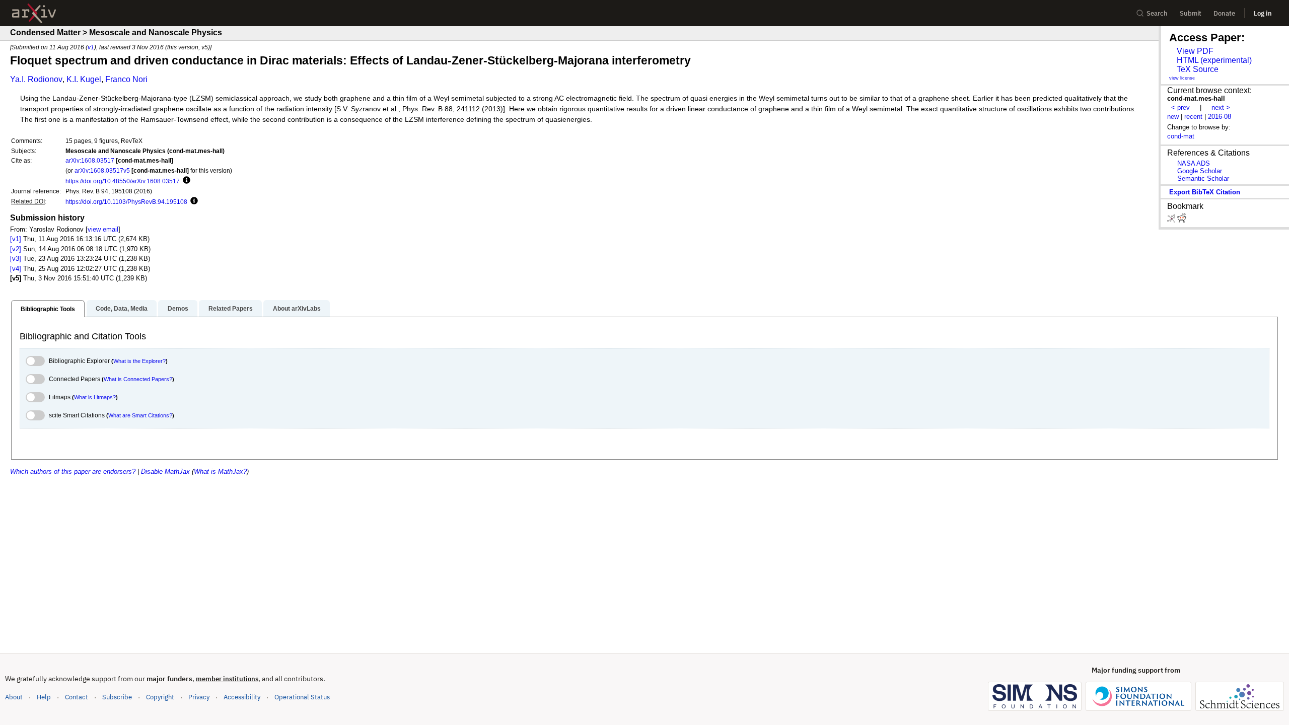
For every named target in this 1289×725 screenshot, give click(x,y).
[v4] (15, 268)
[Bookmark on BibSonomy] (1172, 220)
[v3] (15, 258)
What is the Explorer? (139, 361)
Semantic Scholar (1203, 178)
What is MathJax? (220, 471)
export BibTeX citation (1204, 192)
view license (1182, 78)
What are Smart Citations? (140, 415)
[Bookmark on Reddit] (1181, 220)
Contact (76, 697)
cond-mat (1180, 136)
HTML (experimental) (1214, 60)
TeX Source (1198, 69)
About (14, 697)
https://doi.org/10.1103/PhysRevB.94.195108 (126, 201)
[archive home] (34, 13)
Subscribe (117, 697)
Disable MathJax (165, 471)
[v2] (15, 249)
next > (1220, 107)
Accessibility (242, 697)
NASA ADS (1193, 163)
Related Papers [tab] (230, 308)
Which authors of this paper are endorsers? (72, 471)
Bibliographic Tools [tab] (48, 309)
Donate (1224, 13)
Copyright (160, 697)
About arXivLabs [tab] (297, 308)
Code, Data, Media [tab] (122, 308)
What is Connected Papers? (138, 379)
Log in (1263, 13)
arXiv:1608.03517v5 (102, 170)
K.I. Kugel (83, 79)
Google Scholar (1199, 171)
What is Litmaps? (95, 397)
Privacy (198, 697)
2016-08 (1219, 116)
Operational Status (302, 696)
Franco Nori (126, 79)
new (1173, 116)
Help (44, 697)
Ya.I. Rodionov (36, 79)
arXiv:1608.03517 (89, 160)
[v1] (15, 239)
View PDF (1195, 51)
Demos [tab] (178, 308)
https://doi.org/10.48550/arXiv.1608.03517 (122, 181)
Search (1157, 13)
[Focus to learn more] (185, 180)
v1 (91, 47)
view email (103, 229)
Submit (1190, 13)
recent (1193, 116)
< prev (1180, 107)
